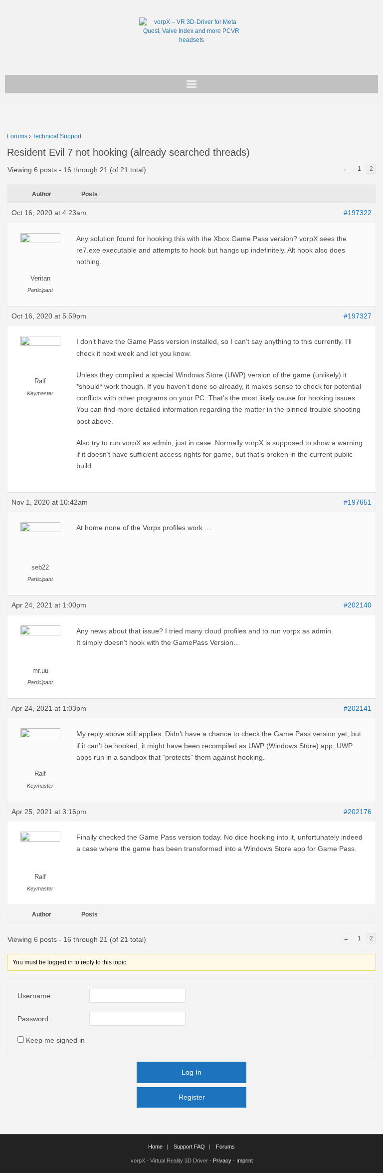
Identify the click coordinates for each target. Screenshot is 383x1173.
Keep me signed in (55, 1040)
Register (192, 1097)
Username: (34, 996)
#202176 (358, 812)
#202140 (358, 605)
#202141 (358, 708)
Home (155, 1147)
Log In (191, 1072)
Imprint (244, 1161)
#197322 (358, 213)
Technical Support (56, 136)
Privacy (222, 1161)
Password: (33, 1019)
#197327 (358, 316)
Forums (17, 136)
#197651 (358, 502)
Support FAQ (189, 1147)
